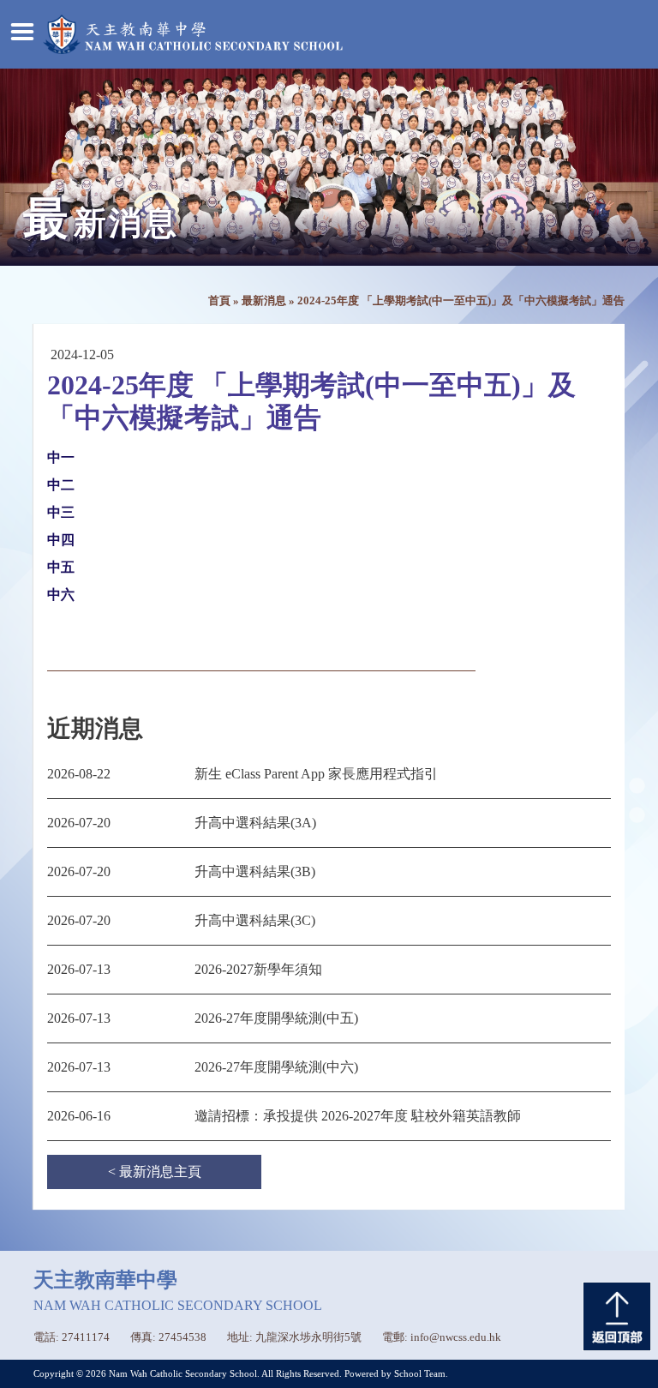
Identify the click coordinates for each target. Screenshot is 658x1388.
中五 (61, 567)
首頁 (219, 301)
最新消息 (264, 301)
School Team (420, 1373)
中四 (61, 539)
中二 (61, 485)
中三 (61, 512)
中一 (61, 457)
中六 (61, 594)
